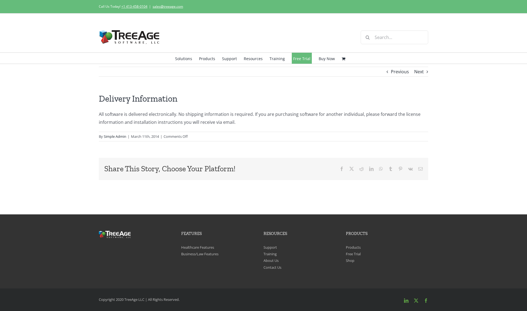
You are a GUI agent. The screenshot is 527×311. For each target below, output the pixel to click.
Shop (350, 260)
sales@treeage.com (168, 6)
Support (270, 247)
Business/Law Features (199, 253)
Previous (400, 72)
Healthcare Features (197, 247)
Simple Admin (115, 136)
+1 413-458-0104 (134, 6)
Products (353, 247)
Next (419, 72)
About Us (271, 260)
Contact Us (272, 267)
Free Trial (353, 253)
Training (270, 253)
